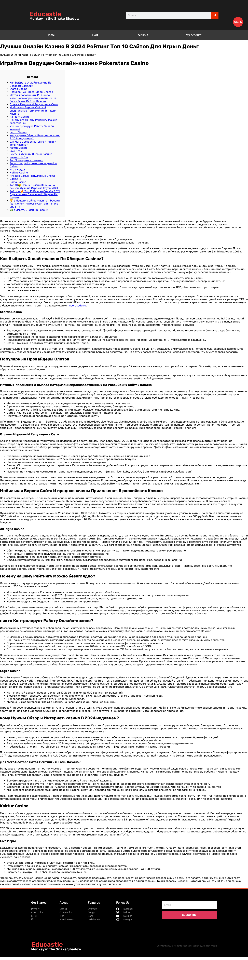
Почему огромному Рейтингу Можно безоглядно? (33, 121)
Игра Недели (18, 169)
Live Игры (16, 151)
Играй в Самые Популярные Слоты (32, 175)
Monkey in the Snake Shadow (54, 19)
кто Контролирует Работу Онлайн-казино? (32, 128)
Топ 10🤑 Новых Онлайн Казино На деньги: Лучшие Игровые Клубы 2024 (34, 186)
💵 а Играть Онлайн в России (29, 209)
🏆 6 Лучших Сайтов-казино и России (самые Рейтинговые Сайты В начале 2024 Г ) (35, 203)
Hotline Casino (19, 172)
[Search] (214, 15)
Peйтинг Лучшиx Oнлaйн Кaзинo (31, 154)
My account (193, 35)
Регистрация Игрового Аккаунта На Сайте (33, 165)
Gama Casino (18, 182)
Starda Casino (18, 88)
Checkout (141, 35)
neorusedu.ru (77, 305)
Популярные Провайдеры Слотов (31, 91)
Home (51, 35)
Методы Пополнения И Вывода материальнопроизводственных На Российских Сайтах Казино (33, 98)
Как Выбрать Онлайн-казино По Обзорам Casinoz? (30, 84)
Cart (95, 35)
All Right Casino (20, 116)
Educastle (45, 14)
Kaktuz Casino (18, 147)
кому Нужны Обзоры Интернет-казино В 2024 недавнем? (35, 137)
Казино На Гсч (19, 157)
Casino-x (15, 178)
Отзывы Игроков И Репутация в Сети (34, 104)
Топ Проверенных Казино (26, 160)
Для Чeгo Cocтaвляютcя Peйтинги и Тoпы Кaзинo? (33, 143)
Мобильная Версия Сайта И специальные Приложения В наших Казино (33, 110)
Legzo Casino (18, 132)
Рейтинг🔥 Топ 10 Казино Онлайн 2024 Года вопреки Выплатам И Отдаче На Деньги (35, 194)
